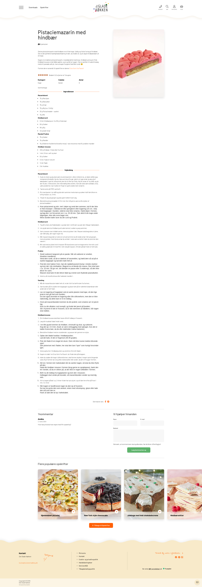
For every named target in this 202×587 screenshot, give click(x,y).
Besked (115, 428)
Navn (115, 419)
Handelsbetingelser (85, 563)
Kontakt (81, 556)
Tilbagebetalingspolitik (86, 569)
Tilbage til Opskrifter (102, 525)
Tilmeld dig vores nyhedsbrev (167, 553)
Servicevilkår (83, 566)
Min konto (82, 553)
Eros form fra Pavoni (76, 68)
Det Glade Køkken (24, 583)
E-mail (142, 419)
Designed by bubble (24, 584)
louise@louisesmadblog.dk (28, 563)
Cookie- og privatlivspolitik (88, 559)
